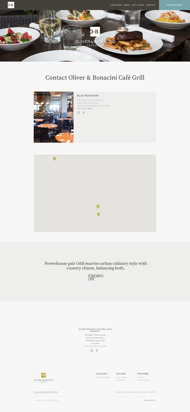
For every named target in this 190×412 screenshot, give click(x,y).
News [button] (127, 5)
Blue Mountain (87, 95)
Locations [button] (116, 5)
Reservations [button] (174, 5)
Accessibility (150, 400)
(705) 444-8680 (85, 109)
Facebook (83, 112)
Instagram (78, 112)
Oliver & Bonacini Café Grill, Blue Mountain (95, 330)
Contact (141, 377)
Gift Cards (138, 5)
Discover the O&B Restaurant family (135, 392)
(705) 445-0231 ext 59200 (95, 346)
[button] (98, 207)
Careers (120, 380)
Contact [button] (151, 5)
